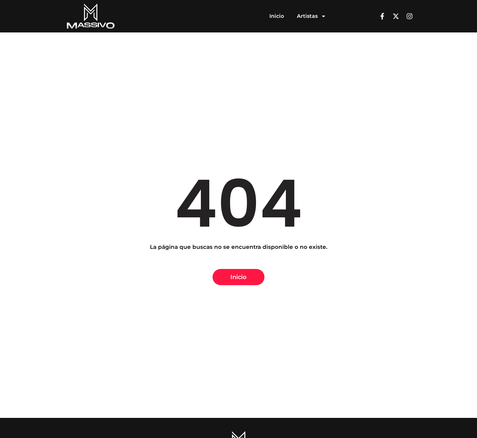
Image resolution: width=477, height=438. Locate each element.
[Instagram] (409, 16)
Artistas (307, 16)
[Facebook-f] (382, 16)
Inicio (276, 16)
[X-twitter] (395, 16)
